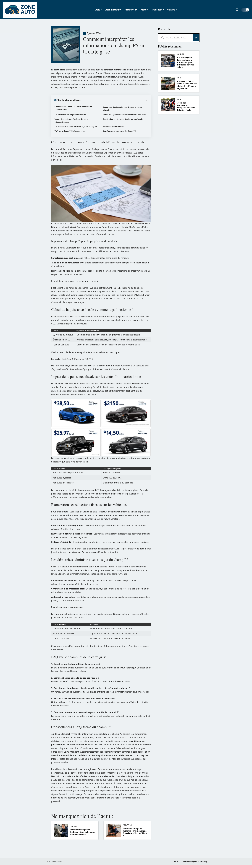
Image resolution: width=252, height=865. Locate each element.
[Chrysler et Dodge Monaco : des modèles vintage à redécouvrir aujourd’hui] (168, 83)
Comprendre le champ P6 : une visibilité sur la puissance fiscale (73, 107)
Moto (179, 99)
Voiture (73, 826)
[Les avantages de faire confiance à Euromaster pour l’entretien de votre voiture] (168, 60)
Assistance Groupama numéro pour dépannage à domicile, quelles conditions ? (135, 832)
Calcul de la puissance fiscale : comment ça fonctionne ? (125, 114)
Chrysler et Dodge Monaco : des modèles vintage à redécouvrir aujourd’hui (187, 85)
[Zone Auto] (20, 10)
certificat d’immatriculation (118, 69)
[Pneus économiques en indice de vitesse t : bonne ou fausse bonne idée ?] (61, 830)
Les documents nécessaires (113, 126)
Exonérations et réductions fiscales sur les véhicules (123, 119)
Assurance (127, 825)
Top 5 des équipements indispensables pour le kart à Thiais (186, 106)
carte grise (59, 69)
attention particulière (103, 76)
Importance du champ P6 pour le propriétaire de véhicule (122, 108)
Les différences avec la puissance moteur (70, 114)
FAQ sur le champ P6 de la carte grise (69, 131)
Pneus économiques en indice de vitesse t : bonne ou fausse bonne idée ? (83, 832)
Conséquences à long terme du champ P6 (119, 131)
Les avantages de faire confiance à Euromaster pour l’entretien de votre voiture (185, 62)
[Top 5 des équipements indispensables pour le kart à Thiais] (168, 104)
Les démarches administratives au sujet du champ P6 (75, 126)
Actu (179, 78)
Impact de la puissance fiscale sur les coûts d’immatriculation (71, 120)
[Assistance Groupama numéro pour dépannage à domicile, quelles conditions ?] (113, 830)
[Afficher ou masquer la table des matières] (114, 100)
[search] (237, 9)
